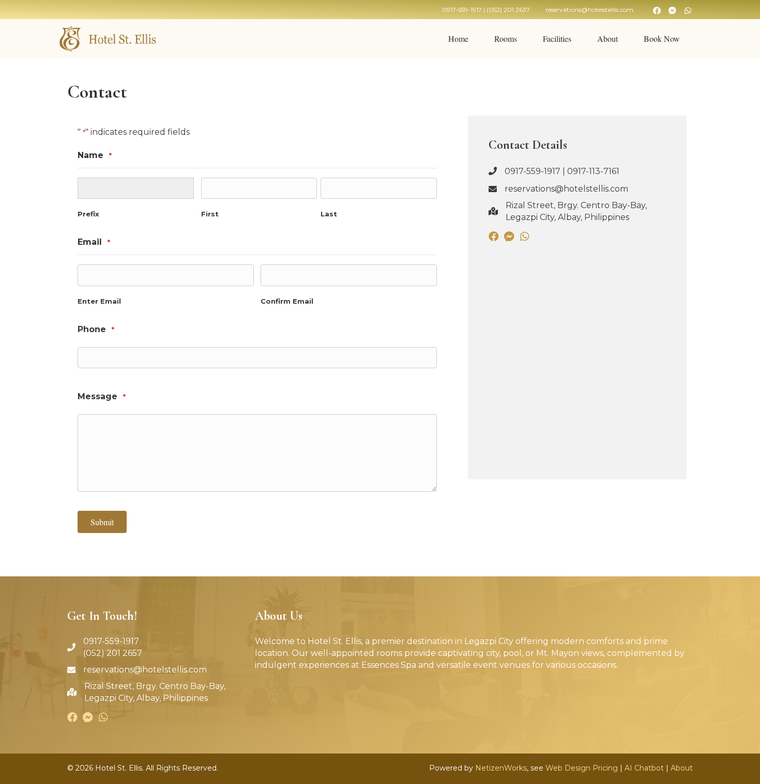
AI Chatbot (644, 768)
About (682, 768)
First (210, 214)
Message (102, 396)
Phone (96, 329)
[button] (656, 10)
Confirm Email (287, 301)
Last (329, 214)
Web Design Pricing (581, 768)
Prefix (88, 214)
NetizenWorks (501, 768)
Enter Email (99, 301)
